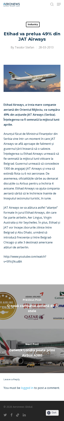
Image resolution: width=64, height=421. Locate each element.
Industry (33, 24)
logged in (27, 388)
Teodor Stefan (24, 47)
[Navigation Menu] (59, 4)
